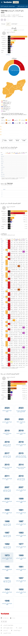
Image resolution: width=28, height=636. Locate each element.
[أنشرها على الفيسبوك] (5, 20)
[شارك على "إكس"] (2, 20)
